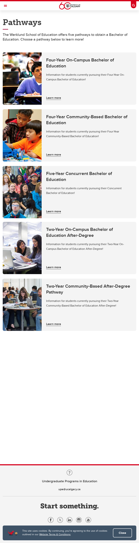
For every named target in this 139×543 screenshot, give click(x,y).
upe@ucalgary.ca (69, 489)
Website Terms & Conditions (55, 534)
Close (122, 533)
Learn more (53, 98)
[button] (69, 78)
